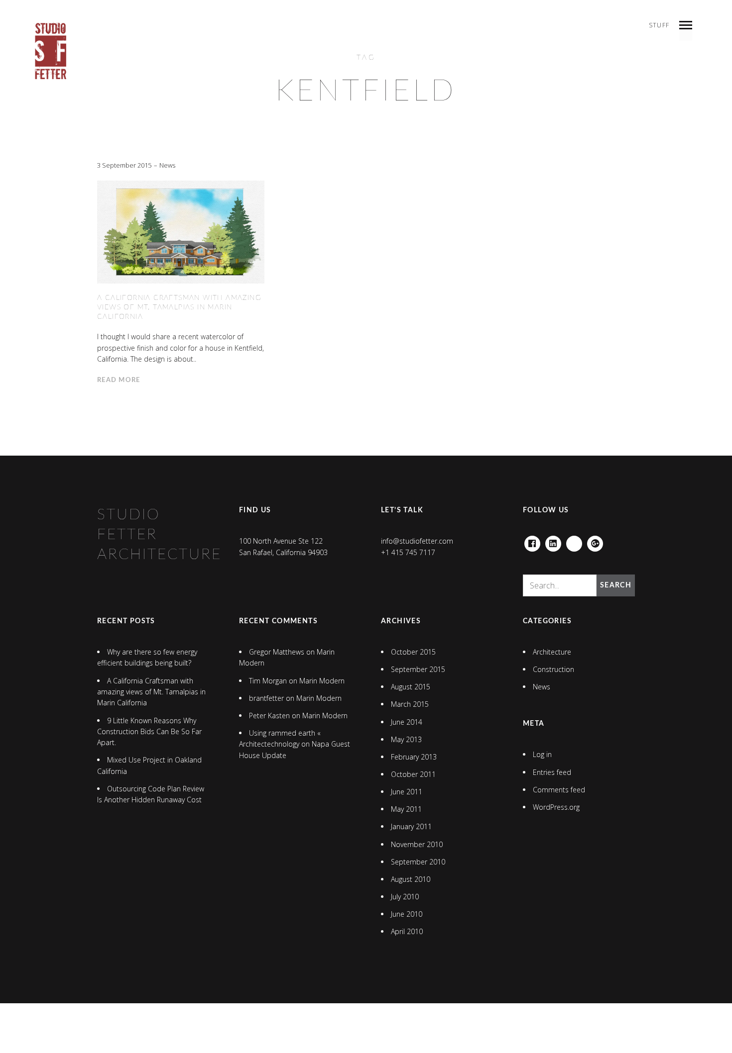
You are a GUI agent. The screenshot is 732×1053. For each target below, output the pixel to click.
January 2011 (411, 826)
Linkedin (553, 541)
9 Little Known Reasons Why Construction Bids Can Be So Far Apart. (149, 732)
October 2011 (413, 774)
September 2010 (418, 861)
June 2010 (406, 914)
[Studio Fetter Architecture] (50, 51)
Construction (553, 669)
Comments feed (559, 789)
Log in (542, 754)
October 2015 (413, 652)
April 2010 (407, 931)
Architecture (552, 652)
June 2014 (406, 722)
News (167, 165)
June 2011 (406, 791)
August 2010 (410, 879)
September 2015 (418, 669)
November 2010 (417, 844)
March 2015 (410, 704)
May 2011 (406, 809)
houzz (574, 541)
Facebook (532, 541)
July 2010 (405, 896)
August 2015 (410, 686)
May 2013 (406, 739)
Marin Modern (322, 680)
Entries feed (552, 772)
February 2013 (414, 757)
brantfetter (266, 698)
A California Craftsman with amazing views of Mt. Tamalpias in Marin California (179, 307)
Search (615, 585)
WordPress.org (556, 807)
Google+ (595, 541)
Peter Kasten (269, 715)
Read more (118, 380)
